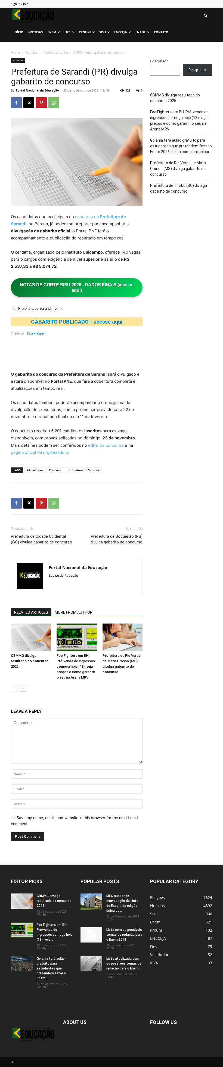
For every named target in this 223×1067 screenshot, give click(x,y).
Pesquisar (159, 60)
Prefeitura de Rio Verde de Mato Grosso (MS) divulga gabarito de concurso (178, 169)
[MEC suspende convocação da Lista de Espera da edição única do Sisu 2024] (91, 901)
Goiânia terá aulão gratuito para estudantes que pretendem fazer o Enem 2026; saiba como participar (181, 146)
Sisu (102, 32)
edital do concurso (106, 445)
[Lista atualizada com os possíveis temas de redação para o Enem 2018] (91, 963)
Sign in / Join (20, 4)
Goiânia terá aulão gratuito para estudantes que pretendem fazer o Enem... (51, 968)
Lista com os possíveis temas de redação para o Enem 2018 (124, 934)
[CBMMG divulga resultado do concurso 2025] (31, 637)
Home (15, 52)
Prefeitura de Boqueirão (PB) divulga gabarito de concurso (117, 539)
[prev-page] (14, 688)
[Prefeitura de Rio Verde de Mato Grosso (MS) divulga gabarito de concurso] (123, 637)
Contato (161, 32)
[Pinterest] (41, 102)
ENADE (140, 32)
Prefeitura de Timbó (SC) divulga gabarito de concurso (178, 188)
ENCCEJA (120, 32)
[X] (28, 102)
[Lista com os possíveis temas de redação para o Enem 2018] (91, 935)
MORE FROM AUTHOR (73, 612)
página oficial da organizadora (39, 452)
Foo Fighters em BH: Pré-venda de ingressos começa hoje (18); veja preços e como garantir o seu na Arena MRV (76, 666)
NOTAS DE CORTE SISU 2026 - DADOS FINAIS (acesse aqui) (77, 287)
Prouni (85, 32)
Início (18, 32)
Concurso (56, 470)
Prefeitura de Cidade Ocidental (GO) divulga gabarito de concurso (41, 539)
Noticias (35, 32)
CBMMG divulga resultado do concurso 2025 (29, 660)
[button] (205, 16)
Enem (52, 32)
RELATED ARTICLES (31, 612)
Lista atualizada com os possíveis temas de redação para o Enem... (123, 963)
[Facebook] (16, 102)
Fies (67, 32)
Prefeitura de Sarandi (84, 470)
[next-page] (23, 688)
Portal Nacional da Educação (37, 90)
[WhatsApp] (53, 102)
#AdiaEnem (35, 470)
